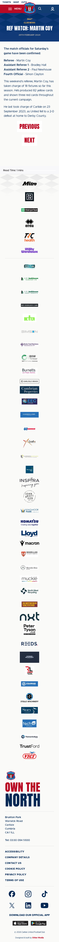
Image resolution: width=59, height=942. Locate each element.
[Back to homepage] (29, 8)
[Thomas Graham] (29, 736)
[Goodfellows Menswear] (29, 414)
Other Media (38, 938)
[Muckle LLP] (29, 579)
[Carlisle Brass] (29, 381)
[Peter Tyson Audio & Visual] (29, 629)
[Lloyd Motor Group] (29, 533)
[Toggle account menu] (52, 9)
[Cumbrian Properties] (29, 389)
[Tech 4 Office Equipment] (29, 723)
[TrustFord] (29, 746)
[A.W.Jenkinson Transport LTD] (29, 278)
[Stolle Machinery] (29, 697)
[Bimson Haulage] (29, 331)
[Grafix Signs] (29, 443)
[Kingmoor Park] (29, 510)
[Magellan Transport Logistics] (29, 554)
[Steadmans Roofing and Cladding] (29, 684)
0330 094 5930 (17, 840)
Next (29, 140)
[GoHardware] (29, 429)
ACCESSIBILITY (14, 852)
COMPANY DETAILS (17, 857)
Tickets (7, 2)
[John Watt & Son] (29, 496)
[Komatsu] (29, 522)
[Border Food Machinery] (29, 345)
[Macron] (29, 543)
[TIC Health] (29, 237)
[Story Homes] (29, 710)
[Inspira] (29, 482)
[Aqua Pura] (29, 266)
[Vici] (29, 755)
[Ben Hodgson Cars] (29, 305)
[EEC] (29, 401)
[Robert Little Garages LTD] (29, 670)
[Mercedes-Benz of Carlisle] (29, 567)
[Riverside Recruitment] (29, 657)
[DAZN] (29, 196)
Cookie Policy (15, 869)
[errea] (29, 223)
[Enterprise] (29, 210)
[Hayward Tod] (29, 469)
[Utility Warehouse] (29, 250)
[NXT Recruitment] (29, 616)
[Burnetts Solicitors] (29, 371)
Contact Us (13, 863)
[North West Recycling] (29, 591)
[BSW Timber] (29, 358)
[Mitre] (29, 183)
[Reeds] (29, 643)
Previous (29, 126)
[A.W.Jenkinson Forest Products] (29, 292)
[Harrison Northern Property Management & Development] (29, 456)
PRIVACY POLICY (15, 874)
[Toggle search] (39, 9)
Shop (16, 2)
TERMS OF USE (14, 880)
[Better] (29, 318)
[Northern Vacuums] (29, 604)
